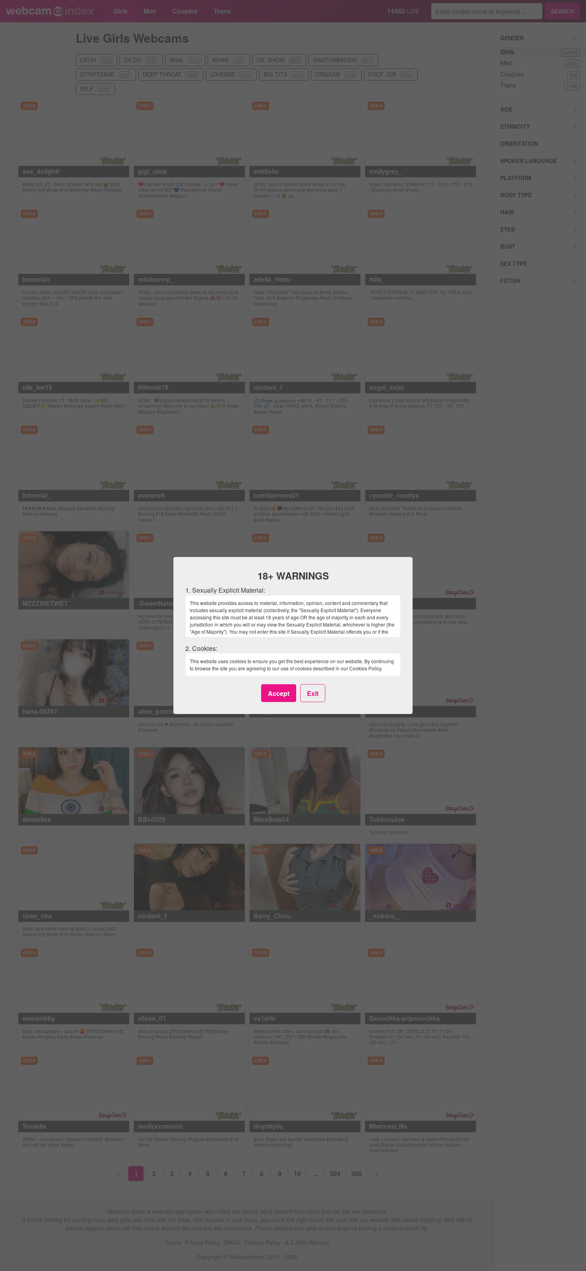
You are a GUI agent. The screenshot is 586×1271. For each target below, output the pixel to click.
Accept (278, 692)
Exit (313, 692)
